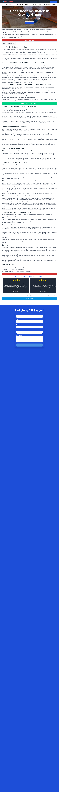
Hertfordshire (12, 271)
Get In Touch (53, 1)
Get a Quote (29, 23)
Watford (17, 271)
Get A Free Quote (29, 298)
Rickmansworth (5, 271)
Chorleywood (28, 271)
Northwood (22, 271)
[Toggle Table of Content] (13, 43)
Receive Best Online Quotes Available (29, 103)
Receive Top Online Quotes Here (29, 273)
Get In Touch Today (29, 40)
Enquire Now (29, 302)
